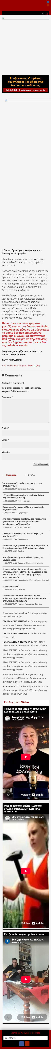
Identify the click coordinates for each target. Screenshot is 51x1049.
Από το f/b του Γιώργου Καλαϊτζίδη (21, 365)
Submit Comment (41, 464)
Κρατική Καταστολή (26, 604)
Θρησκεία (22, 489)
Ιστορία (40, 563)
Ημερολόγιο (23, 513)
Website (6, 452)
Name (5, 428)
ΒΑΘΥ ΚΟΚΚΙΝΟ (10, 650)
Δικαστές (22, 563)
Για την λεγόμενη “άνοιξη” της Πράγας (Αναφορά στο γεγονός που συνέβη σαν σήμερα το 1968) (25, 625)
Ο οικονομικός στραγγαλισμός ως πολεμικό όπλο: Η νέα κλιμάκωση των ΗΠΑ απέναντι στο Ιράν (25, 546)
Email (5, 440)
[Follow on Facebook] (48, 2)
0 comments (39, 90)
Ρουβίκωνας (25, 90)
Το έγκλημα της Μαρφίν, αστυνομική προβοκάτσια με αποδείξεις (25, 710)
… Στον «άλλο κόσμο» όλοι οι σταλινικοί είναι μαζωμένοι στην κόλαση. (23, 496)
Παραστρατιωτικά (11, 586)
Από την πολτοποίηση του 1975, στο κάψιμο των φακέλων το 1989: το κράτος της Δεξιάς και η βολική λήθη (25, 690)
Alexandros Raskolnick (13, 613)
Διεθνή (21, 551)
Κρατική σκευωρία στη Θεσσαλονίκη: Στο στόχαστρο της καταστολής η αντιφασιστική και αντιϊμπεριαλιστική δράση (24, 598)
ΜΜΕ (20, 527)
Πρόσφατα (11, 475)
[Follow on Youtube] (48, 5)
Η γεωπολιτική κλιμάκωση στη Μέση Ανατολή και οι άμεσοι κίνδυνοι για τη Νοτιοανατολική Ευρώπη (24, 678)
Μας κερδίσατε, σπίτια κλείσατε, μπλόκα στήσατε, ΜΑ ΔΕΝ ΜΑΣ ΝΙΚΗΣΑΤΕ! (23, 808)
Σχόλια (31, 475)
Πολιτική (30, 489)
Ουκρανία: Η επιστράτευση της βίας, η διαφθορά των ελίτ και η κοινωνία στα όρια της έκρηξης (25, 654)
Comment (7, 397)
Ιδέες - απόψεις (24, 501)
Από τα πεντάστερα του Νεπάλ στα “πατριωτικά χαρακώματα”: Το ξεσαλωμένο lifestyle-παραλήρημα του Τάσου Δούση (24, 521)
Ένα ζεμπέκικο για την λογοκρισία (24, 934)
